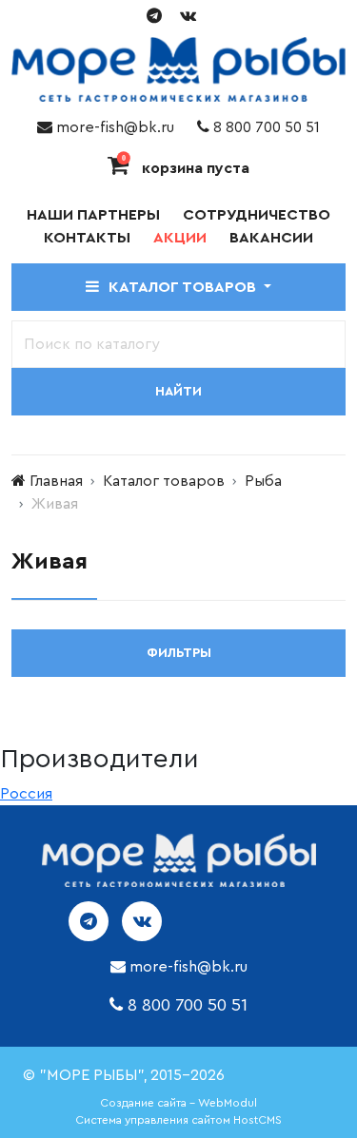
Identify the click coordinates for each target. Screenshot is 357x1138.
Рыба (263, 481)
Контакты (87, 237)
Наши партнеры (93, 214)
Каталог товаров (164, 481)
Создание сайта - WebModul (178, 1103)
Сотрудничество (256, 214)
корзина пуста (185, 168)
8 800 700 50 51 (264, 127)
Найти (178, 391)
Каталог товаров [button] (184, 287)
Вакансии (271, 237)
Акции (180, 237)
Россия (26, 793)
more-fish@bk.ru (113, 127)
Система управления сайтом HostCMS (178, 1120)
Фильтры (179, 653)
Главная (56, 481)
